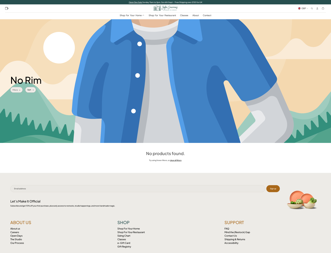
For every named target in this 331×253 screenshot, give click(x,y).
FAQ (226, 228)
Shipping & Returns (234, 239)
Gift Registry (124, 246)
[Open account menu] (317, 8)
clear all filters (175, 160)
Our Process (17, 242)
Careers (14, 232)
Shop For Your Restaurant (131, 232)
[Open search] (312, 8)
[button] (30, 90)
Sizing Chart (123, 235)
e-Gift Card (123, 242)
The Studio (16, 239)
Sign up (273, 188)
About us (15, 228)
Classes (121, 239)
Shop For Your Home (128, 228)
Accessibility (231, 242)
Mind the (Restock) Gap (237, 232)
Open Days (16, 235)
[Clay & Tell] (7, 8)
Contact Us (230, 235)
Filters (15, 90)
